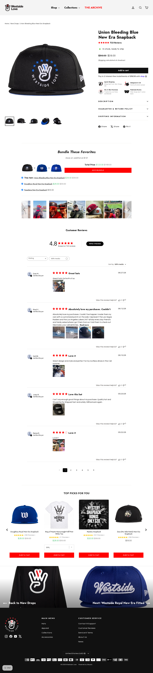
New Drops (15, 23)
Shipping (101, 60)
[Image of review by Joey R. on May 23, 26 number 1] (59, 409)
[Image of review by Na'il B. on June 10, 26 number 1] (59, 371)
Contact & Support (87, 624)
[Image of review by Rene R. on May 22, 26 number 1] (59, 445)
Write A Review (95, 244)
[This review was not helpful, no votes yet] (123, 300)
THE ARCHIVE (93, 7)
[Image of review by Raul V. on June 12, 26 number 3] (85, 332)
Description (105, 101)
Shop (54, 7)
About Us (82, 637)
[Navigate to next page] (93, 470)
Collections (71, 7)
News (80, 642)
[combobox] (37, 258)
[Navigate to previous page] (59, 470)
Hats (44, 624)
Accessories (47, 637)
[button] (25, 209)
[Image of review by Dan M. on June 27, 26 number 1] (59, 286)
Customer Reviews (87, 628)
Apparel (45, 628)
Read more (84, 325)
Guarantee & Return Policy (115, 109)
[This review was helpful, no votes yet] (119, 300)
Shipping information (112, 116)
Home (7, 23)
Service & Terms (85, 633)
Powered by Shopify (85, 664)
